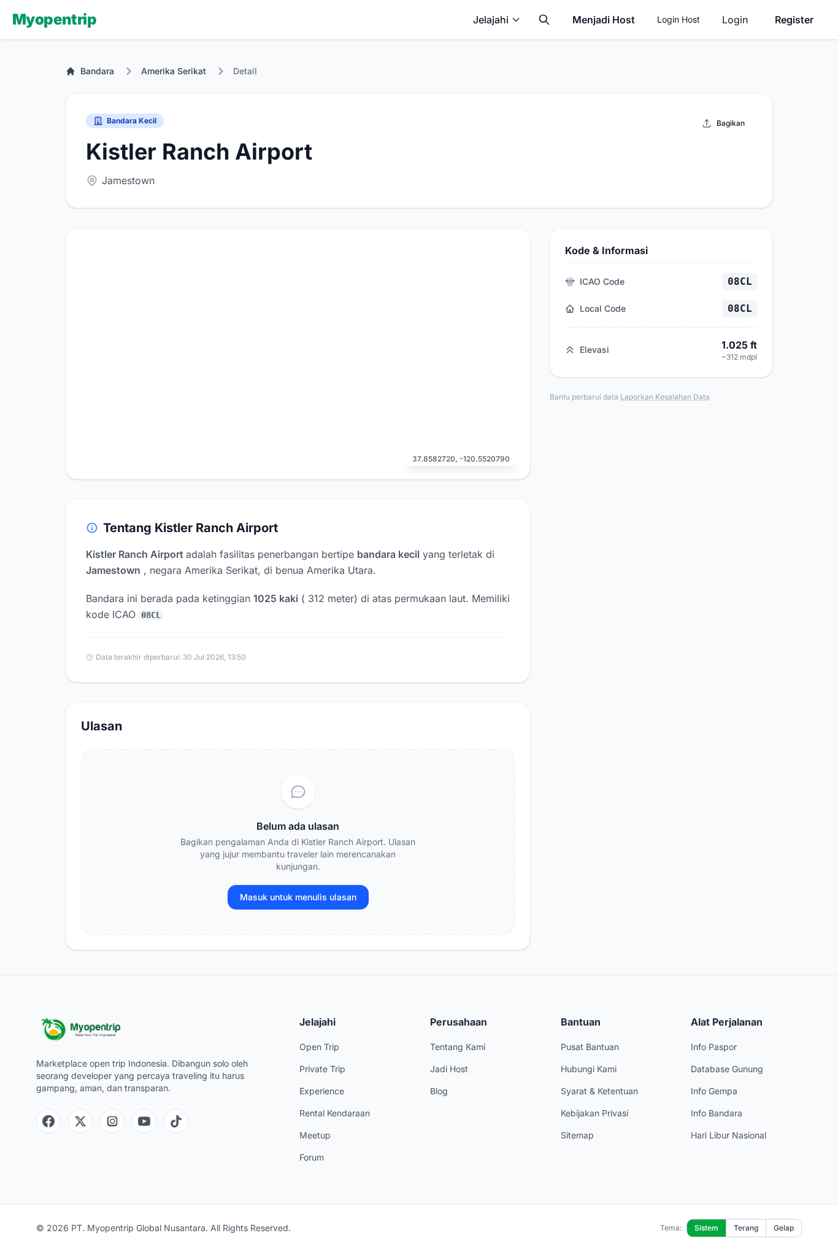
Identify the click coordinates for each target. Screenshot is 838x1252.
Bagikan (731, 123)
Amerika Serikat (173, 71)
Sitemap (577, 1135)
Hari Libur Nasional (728, 1135)
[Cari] (544, 20)
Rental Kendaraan (334, 1113)
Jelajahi (491, 20)
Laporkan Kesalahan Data (665, 396)
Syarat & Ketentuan (599, 1091)
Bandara (97, 71)
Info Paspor (714, 1046)
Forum (311, 1157)
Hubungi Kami (589, 1069)
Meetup (315, 1135)
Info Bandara (716, 1113)
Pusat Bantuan (590, 1046)
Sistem (706, 1227)
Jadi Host (449, 1069)
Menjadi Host (603, 20)
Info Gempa (714, 1091)
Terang (746, 1227)
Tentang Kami (457, 1046)
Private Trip (322, 1069)
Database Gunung (727, 1069)
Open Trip (319, 1046)
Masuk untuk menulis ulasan (298, 897)
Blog (439, 1091)
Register (794, 20)
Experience (321, 1091)
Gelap (784, 1227)
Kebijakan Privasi (594, 1113)
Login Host (678, 19)
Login (735, 20)
